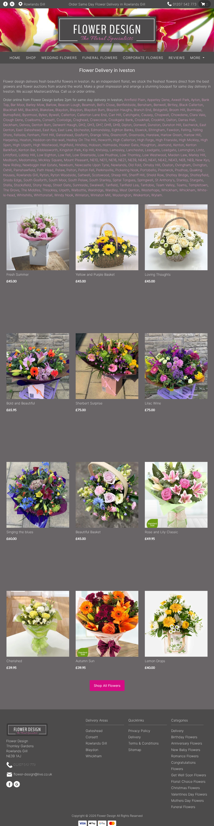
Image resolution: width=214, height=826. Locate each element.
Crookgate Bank (120, 120)
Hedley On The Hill (81, 140)
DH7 (99, 125)
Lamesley (117, 150)
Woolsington (121, 195)
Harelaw (152, 135)
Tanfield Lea (129, 185)
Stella (7, 185)
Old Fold (134, 165)
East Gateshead (28, 130)
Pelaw (60, 170)
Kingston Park (70, 150)
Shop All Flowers (107, 685)
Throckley (49, 190)
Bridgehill (160, 110)
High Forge (145, 140)
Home (15, 58)
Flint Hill (47, 135)
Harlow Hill (192, 135)
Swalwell (96, 185)
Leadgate (152, 150)
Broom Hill (177, 110)
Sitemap (134, 750)
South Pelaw (77, 180)
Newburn (66, 165)
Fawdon (173, 130)
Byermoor (29, 115)
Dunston (154, 125)
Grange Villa (99, 135)
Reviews (177, 58)
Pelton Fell (86, 170)
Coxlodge (64, 120)
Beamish (88, 105)
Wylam (156, 195)
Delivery (134, 737)
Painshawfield (24, 170)
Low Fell (64, 155)
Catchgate (131, 115)
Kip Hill (88, 150)
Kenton (178, 145)
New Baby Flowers (185, 750)
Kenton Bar (27, 150)
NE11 (103, 160)
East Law (65, 130)
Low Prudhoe (108, 155)
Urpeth (64, 190)
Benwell (160, 105)
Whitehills (24, 195)
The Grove (11, 190)
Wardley (111, 190)
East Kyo (49, 130)
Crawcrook (98, 120)
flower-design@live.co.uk (33, 774)
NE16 (112, 160)
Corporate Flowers (143, 58)
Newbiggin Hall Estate (40, 165)
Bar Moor (17, 105)
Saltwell (84, 175)
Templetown (198, 185)
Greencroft (119, 135)
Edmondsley (100, 130)
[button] (107, 721)
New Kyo (202, 160)
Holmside (110, 145)
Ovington (200, 165)
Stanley (182, 180)
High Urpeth (22, 145)
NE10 (94, 160)
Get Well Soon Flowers (188, 775)
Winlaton (82, 195)
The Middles (30, 190)
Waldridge (95, 190)
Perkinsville (104, 170)
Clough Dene (13, 120)
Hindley (81, 145)
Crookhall (142, 120)
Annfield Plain (134, 100)
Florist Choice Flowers (188, 781)
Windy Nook (63, 195)
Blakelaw (47, 110)
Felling (186, 130)
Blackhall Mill (13, 110)
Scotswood (100, 175)
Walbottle (78, 190)
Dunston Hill (171, 125)
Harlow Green (171, 135)
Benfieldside (126, 105)
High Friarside (166, 140)
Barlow (51, 105)
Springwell (145, 180)
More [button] (196, 58)
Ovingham (183, 165)
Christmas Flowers (185, 788)
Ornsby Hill (151, 165)
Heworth (104, 140)
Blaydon (61, 110)
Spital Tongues (124, 180)
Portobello (148, 170)
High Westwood (45, 145)
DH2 (82, 125)
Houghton (147, 145)
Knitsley (102, 150)
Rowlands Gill (27, 175)
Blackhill (31, 110)
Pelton (71, 170)
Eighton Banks (122, 130)
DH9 (116, 125)
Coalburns (33, 120)
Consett (48, 120)
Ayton (195, 100)
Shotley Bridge (177, 175)
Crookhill (157, 120)
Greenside (136, 135)
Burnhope (194, 110)
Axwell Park (180, 100)
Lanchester (134, 150)
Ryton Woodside (63, 175)
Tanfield (111, 185)
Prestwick (165, 170)
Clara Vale (197, 115)
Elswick (141, 130)
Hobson (95, 145)
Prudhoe (181, 170)
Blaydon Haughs (119, 110)
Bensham (145, 105)
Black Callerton (191, 105)
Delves (24, 125)
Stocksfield (22, 185)
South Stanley (100, 180)
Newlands (118, 165)
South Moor (57, 180)
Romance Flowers (185, 756)
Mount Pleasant (76, 160)
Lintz (200, 150)
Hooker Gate (129, 145)
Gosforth (81, 135)
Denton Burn (41, 125)
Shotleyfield (199, 175)
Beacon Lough (69, 105)
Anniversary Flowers (186, 743)
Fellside (19, 135)
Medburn (10, 160)
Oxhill (7, 170)
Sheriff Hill (137, 175)
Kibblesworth (47, 150)
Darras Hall (186, 120)
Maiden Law (177, 155)
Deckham (10, 125)
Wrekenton (141, 195)
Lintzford (10, 155)
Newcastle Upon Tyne (92, 165)
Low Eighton (46, 155)
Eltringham (157, 130)
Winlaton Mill (100, 195)
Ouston (167, 165)
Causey (147, 115)
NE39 (132, 160)
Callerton (68, 115)
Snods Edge (12, 180)
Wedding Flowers (59, 58)
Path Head (45, 170)
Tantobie (147, 185)
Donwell (140, 125)
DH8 (107, 125)
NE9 (190, 160)
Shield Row (155, 175)
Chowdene (179, 115)
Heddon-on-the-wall (49, 140)
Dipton (127, 125)
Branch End (142, 110)
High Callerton (124, 140)
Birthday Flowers (184, 737)
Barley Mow (35, 105)
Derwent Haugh (65, 125)
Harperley (10, 140)
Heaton (25, 140)
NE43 (172, 160)
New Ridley (12, 165)
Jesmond (164, 145)
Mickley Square (50, 160)
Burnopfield (11, 115)
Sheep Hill (119, 175)
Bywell (54, 115)
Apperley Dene (158, 100)
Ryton (44, 175)
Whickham (169, 190)
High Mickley (189, 140)
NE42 (162, 160)
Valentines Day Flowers (189, 794)
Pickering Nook (126, 170)
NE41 (152, 160)
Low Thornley (130, 155)
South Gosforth (35, 180)
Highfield (66, 145)
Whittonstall (43, 195)
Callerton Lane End (92, 115)
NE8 (182, 160)
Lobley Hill (27, 155)
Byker (43, 115)
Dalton (171, 120)
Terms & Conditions (143, 743)
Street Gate (62, 185)
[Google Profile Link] (12, 4)
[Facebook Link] (5, 4)
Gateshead (64, 135)
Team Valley (165, 185)
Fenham (33, 135)
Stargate (196, 180)
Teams (181, 185)
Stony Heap (42, 185)
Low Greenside (84, 155)
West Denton (129, 190)
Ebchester (81, 130)
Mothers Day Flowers (187, 800)
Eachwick (190, 125)
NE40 (142, 160)
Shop (31, 58)
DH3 (90, 125)
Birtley (172, 105)
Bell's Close (106, 105)
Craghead (80, 120)
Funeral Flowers (99, 58)
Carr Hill (115, 115)
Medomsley (28, 160)
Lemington (186, 150)
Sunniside (80, 185)
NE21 (122, 160)
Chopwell (162, 115)
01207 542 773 (184, 4)
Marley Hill (197, 155)
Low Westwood (154, 155)
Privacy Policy (139, 731)
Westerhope (150, 190)
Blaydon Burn (94, 110)
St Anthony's (165, 180)
